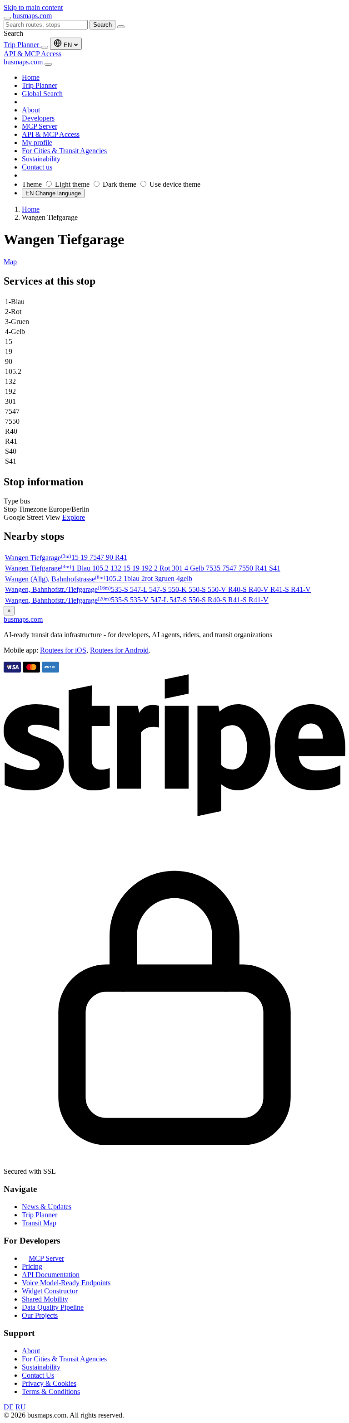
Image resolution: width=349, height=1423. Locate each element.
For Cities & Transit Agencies (64, 1359)
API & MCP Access (32, 54)
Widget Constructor (50, 1291)
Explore (73, 517)
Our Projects (40, 1315)
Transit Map (39, 1223)
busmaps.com (32, 15)
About (31, 1351)
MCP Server (46, 1258)
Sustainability (41, 1367)
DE (9, 1407)
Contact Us (38, 1375)
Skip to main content (33, 7)
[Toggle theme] (44, 47)
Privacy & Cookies (49, 1383)
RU (20, 1407)
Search (102, 24)
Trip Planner (22, 44)
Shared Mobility (45, 1299)
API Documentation (51, 1274)
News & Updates (46, 1206)
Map (10, 262)
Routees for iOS (63, 650)
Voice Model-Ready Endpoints (66, 1283)
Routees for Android (119, 650)
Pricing (32, 1266)
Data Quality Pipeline (53, 1307)
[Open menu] (7, 18)
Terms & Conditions (51, 1391)
